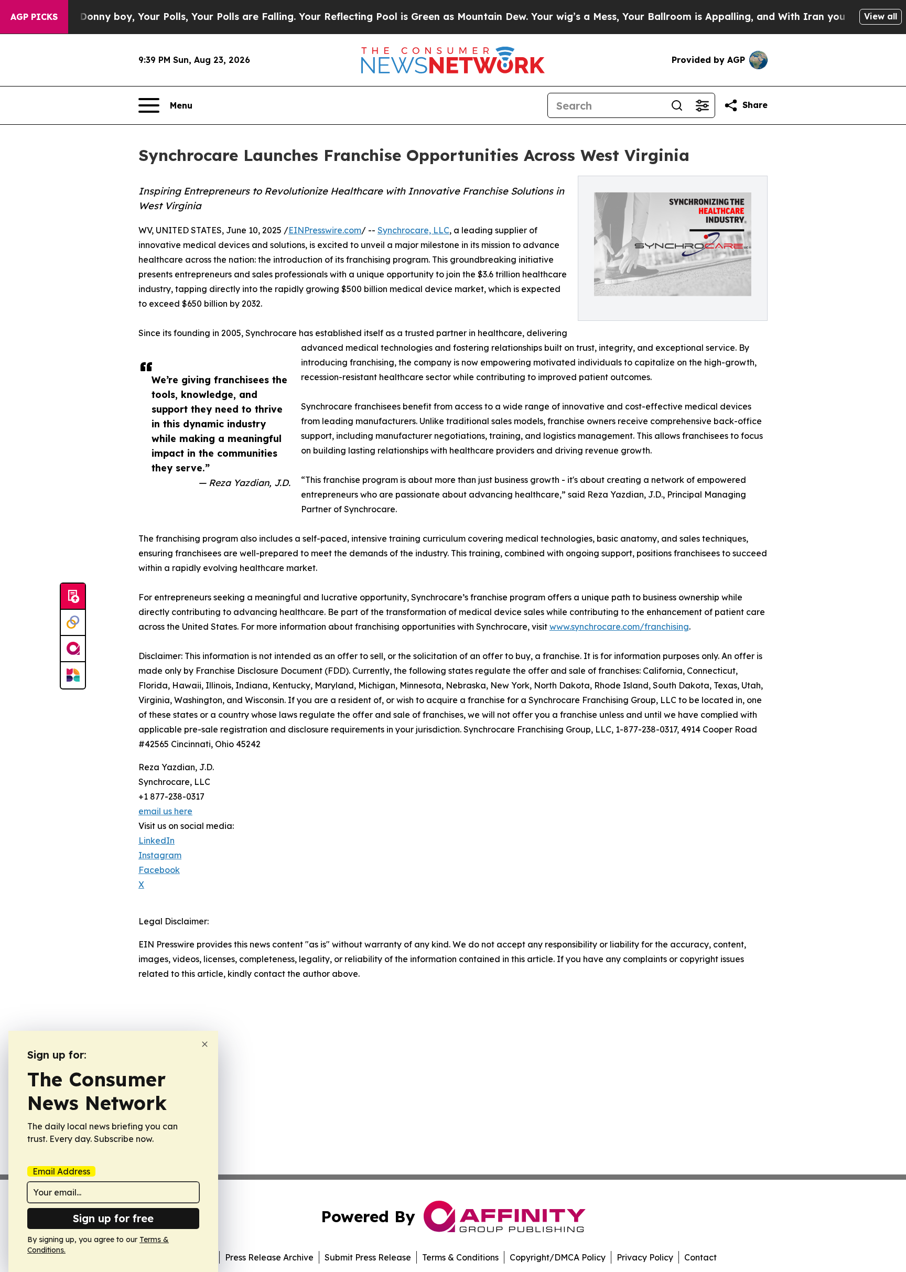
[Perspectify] (73, 623)
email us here (165, 811)
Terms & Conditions (460, 1257)
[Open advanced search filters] (702, 105)
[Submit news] (73, 597)
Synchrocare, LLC (413, 230)
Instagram (159, 855)
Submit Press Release (368, 1257)
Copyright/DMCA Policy (558, 1257)
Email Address (61, 1171)
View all (880, 16)
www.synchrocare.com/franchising (619, 626)
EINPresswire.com (324, 230)
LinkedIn (156, 840)
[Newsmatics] (73, 675)
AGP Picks (34, 17)
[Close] (205, 1044)
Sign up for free (113, 1218)
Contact (700, 1257)
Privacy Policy (645, 1257)
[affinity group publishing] (73, 649)
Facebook (159, 870)
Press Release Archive (269, 1257)
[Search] (676, 105)
